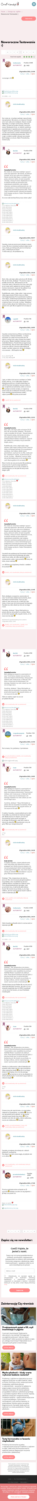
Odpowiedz (28, 19)
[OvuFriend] (10, 5)
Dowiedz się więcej (28, 1492)
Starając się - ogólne (14, 12)
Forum (3, 12)
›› (33, 52)
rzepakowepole (18, 733)
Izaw (14, 768)
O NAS (9, 1479)
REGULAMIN (23, 1482)
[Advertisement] (18, 31)
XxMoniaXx (17, 63)
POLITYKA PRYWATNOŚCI (20, 1479)
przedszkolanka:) (19, 1174)
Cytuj (22, 74)
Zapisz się (19, 1290)
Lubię (27, 74)
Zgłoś (33, 74)
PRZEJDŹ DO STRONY (18, 1497)
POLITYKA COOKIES (13, 1482)
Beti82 (15, 151)
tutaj (5, 1284)
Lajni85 (15, 319)
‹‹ (7, 52)
